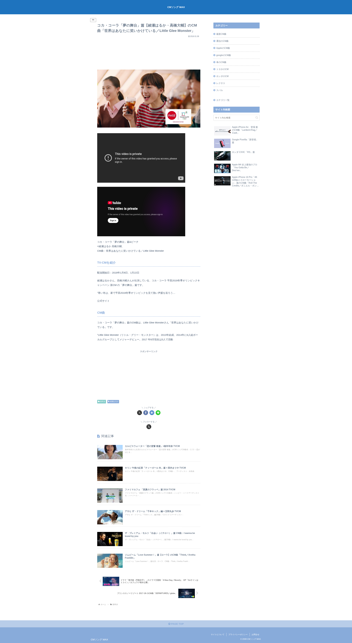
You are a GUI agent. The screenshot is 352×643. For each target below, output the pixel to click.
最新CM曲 (221, 34)
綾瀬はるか (114, 401)
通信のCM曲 (222, 41)
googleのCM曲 (223, 55)
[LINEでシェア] (158, 412)
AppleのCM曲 (223, 48)
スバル (219, 90)
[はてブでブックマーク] (151, 412)
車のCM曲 (221, 62)
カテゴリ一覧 (222, 100)
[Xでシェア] (139, 412)
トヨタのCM (222, 69)
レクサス (220, 83)
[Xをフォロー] (148, 426)
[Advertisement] (148, 52)
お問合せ (255, 634)
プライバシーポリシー (238, 634)
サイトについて (217, 634)
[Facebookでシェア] (145, 412)
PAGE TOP (177, 624)
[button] (256, 117)
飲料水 (102, 401)
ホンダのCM (222, 76)
